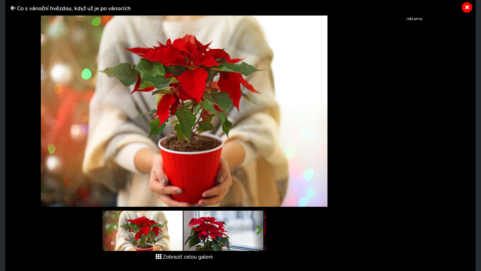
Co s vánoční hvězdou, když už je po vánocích (74, 8)
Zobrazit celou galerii (188, 257)
